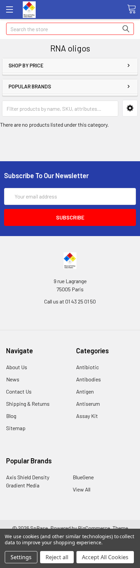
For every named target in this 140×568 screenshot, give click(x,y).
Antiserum (88, 403)
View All (81, 489)
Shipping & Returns (28, 403)
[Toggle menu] (9, 9)
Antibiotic (87, 367)
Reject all (57, 557)
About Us (16, 367)
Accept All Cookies (105, 557)
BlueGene (83, 477)
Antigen (85, 391)
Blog (11, 416)
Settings (21, 557)
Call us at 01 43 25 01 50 (70, 301)
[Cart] (131, 9)
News (12, 379)
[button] (130, 108)
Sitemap (15, 428)
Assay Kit (87, 416)
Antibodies (88, 379)
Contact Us (19, 391)
